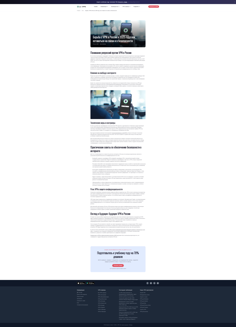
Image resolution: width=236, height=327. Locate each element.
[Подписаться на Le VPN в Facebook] (147, 283)
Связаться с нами (81, 300)
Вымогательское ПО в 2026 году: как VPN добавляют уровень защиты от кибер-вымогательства (128, 308)
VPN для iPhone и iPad (145, 305)
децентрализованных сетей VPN (119, 132)
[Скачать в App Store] (81, 283)
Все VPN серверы (102, 292)
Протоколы (79, 298)
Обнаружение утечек (144, 294)
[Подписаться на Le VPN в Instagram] (154, 283)
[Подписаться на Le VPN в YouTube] (158, 283)
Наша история (80, 296)
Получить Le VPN (153, 6)
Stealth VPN (142, 292)
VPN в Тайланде (102, 309)
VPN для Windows (144, 299)
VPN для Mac (143, 303)
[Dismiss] (235, 2)
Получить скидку (118, 265)
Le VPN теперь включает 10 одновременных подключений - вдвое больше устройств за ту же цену (127, 294)
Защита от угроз (143, 296)
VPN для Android (144, 301)
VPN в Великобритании (103, 296)
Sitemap (130, 324)
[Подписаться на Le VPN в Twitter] (151, 283)
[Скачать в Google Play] (90, 283)
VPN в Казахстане (102, 303)
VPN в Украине (101, 307)
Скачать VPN (143, 309)
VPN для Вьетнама (102, 299)
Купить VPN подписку (82, 294)
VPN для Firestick (144, 307)
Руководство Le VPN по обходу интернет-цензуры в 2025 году (104, 235)
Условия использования (82, 304)
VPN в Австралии (102, 294)
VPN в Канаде (101, 305)
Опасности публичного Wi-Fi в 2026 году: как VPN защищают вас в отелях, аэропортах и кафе (128, 314)
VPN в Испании (101, 301)
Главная (78, 10)
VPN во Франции (102, 311)
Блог (83, 10)
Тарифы (96, 6)
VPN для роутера (144, 311)
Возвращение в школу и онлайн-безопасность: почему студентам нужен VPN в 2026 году (128, 303)
